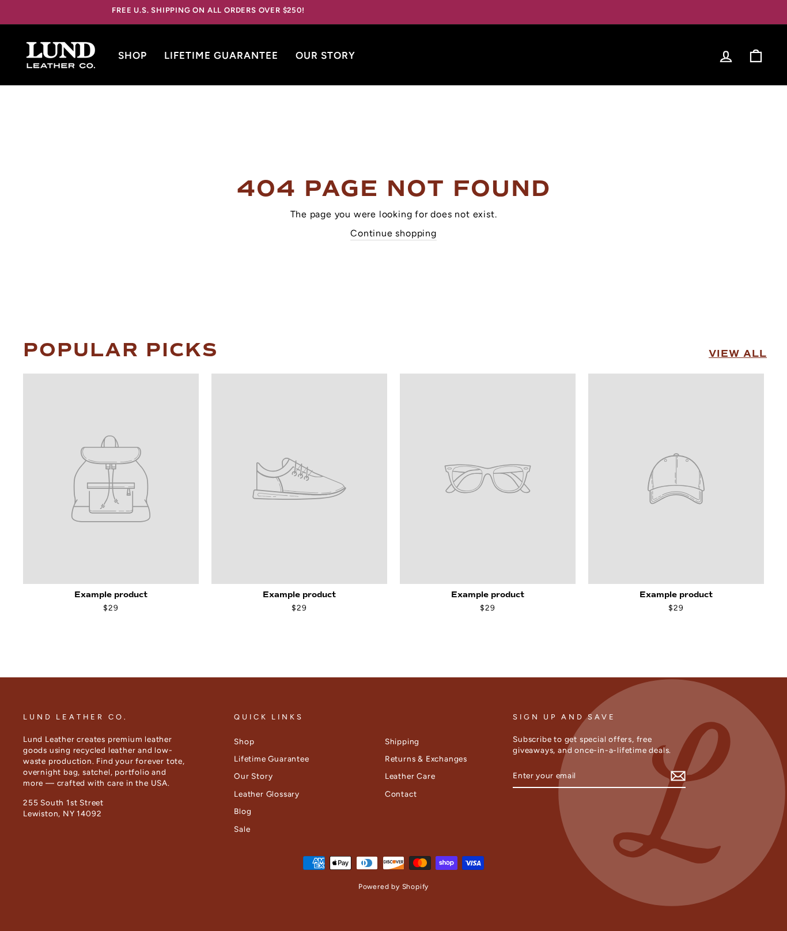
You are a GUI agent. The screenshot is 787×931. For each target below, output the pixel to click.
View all (738, 354)
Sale (242, 829)
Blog (242, 811)
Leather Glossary (267, 793)
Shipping (402, 741)
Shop (132, 55)
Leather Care (410, 776)
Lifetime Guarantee (221, 55)
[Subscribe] (678, 776)
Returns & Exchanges (426, 758)
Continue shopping (393, 233)
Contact (401, 793)
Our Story (325, 55)
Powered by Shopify (393, 887)
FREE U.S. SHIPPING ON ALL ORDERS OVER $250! (208, 10)
